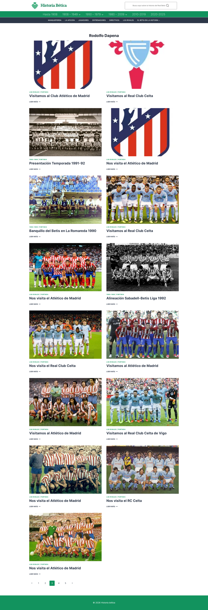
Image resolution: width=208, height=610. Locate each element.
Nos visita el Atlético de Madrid (132, 163)
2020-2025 (158, 14)
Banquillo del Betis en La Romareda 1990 (62, 231)
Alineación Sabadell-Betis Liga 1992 (136, 298)
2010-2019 (139, 14)
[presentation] (65, 65)
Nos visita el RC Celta (124, 501)
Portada (44, 92)
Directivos (114, 20)
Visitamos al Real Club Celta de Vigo (136, 433)
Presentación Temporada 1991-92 (57, 163)
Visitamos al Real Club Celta (129, 96)
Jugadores (83, 20)
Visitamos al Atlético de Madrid (132, 366)
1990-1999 (33, 159)
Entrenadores (99, 20)
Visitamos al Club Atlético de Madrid (59, 96)
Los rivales (128, 20)
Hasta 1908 (50, 14)
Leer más (34, 102)
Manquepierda (54, 20)
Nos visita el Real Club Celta (52, 366)
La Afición (70, 20)
